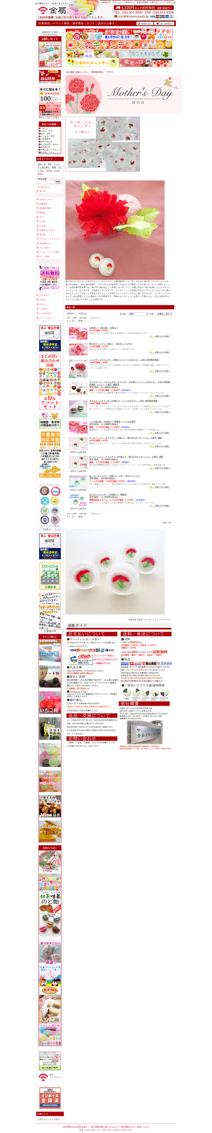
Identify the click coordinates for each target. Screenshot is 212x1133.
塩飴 (40, 164)
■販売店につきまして (49, 152)
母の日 (42, 191)
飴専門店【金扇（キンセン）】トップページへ (150, 619)
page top (166, 523)
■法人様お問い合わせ (49, 144)
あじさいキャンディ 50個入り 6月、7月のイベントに (114, 476)
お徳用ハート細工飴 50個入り (103, 328)
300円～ (43, 300)
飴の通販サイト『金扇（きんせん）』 (53, 3)
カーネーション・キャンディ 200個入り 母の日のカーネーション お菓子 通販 (126, 457)
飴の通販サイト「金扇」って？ (135, 1126)
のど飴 (49, 170)
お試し (41, 173)
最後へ (81, 321)
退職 (54, 167)
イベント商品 (61, 23)
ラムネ (57, 170)
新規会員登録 (142, 2)
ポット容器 (44, 256)
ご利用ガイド (129, 2)
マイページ (117, 2)
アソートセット (46, 318)
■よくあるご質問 (46, 136)
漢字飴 (42, 234)
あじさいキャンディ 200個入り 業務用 (107, 494)
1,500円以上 (45, 313)
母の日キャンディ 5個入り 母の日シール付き (110, 344)
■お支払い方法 (45, 131)
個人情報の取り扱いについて (104, 1126)
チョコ (57, 164)
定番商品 (44, 23)
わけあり (43, 226)
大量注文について (157, 2)
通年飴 (42, 212)
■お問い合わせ (45, 141)
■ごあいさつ (44, 128)
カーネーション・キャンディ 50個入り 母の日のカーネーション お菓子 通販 (125, 438)
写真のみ (83, 313)
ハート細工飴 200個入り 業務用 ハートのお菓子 (112, 422)
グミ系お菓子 (44, 167)
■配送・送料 (44, 133)
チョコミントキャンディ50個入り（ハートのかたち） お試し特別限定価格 (123, 401)
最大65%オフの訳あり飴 (50, 82)
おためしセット (46, 199)
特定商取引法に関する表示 (75, 1126)
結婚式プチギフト (47, 230)
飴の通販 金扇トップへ (77, 72)
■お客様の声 (44, 147)
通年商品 (78, 23)
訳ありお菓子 (106, 23)
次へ (74, 321)
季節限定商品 (44, 187)
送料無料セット (46, 243)
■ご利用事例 (44, 139)
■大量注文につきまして (50, 149)
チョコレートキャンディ (50, 239)
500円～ (43, 304)
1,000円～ (44, 309)
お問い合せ (171, 2)
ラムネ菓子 (44, 248)
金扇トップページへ (55, 1077)
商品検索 (42, 179)
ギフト (91, 23)
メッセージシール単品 (49, 252)
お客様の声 (106, 2)
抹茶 (50, 164)
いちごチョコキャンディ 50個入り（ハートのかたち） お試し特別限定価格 (124, 360)
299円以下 (44, 295)
